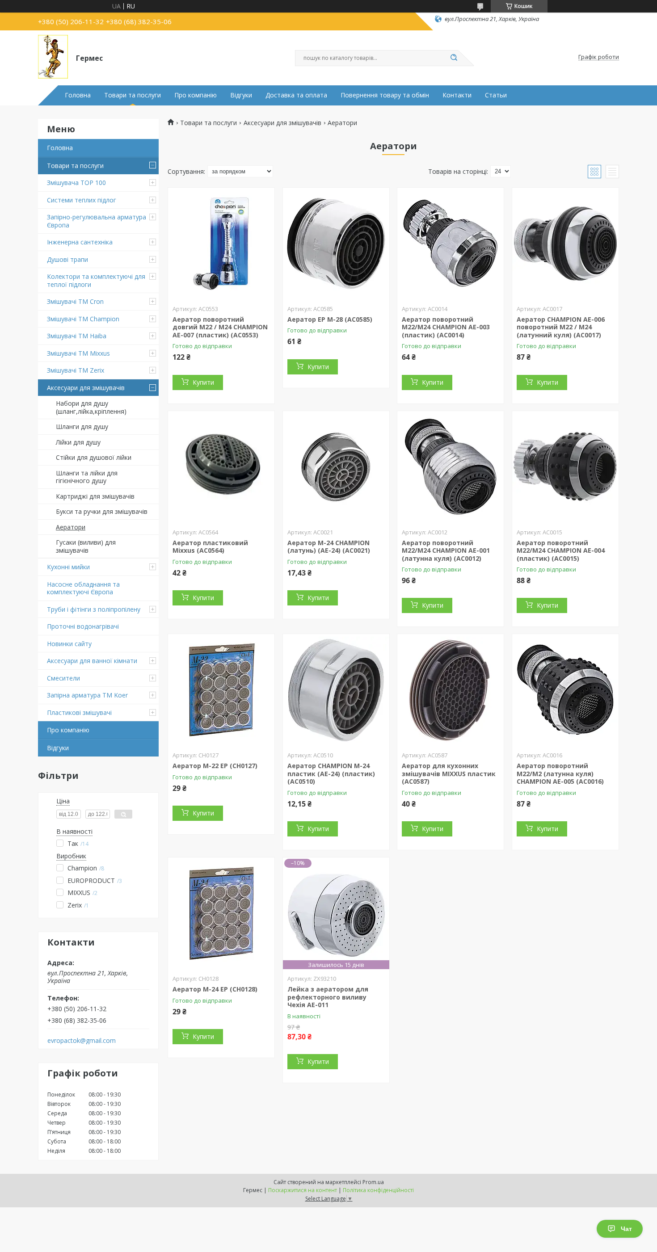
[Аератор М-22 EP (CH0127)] (221, 690)
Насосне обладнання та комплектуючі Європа (83, 588)
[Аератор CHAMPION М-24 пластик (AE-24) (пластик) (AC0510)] (336, 690)
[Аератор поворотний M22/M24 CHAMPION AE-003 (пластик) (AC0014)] (450, 243)
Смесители (63, 678)
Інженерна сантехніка (80, 242)
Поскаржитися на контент (302, 1190)
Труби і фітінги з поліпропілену (93, 609)
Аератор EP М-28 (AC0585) (329, 319)
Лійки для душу (78, 442)
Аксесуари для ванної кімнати (92, 660)
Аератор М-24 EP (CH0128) (215, 989)
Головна (78, 95)
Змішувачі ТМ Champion (83, 319)
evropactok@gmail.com (81, 1041)
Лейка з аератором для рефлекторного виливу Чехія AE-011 (327, 997)
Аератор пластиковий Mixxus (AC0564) (210, 546)
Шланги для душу (82, 426)
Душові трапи (67, 259)
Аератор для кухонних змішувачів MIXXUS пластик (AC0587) (449, 773)
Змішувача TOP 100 (76, 182)
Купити (203, 382)
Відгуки (241, 95)
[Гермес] (53, 57)
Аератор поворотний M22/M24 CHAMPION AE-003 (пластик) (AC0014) (446, 327)
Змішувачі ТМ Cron (75, 301)
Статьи (496, 95)
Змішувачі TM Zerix (75, 370)
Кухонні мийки (68, 567)
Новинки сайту (69, 643)
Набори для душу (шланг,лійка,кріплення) (91, 407)
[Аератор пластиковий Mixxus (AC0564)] (221, 467)
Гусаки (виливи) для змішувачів (86, 546)
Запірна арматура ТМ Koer (87, 695)
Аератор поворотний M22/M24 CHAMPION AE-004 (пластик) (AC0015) (561, 550)
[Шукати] (454, 58)
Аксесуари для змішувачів (86, 387)
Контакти (457, 95)
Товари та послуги (132, 95)
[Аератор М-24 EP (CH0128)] (221, 913)
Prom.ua (373, 1182)
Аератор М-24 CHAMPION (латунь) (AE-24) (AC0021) (328, 546)
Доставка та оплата (296, 95)
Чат (626, 1228)
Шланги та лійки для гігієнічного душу (87, 477)
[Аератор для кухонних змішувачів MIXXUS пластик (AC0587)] (450, 690)
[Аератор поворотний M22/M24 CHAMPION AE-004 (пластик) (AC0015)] (565, 467)
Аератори (70, 527)
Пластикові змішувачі (79, 712)
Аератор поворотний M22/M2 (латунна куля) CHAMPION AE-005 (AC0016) (560, 773)
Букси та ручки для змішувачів (101, 511)
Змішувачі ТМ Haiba (76, 336)
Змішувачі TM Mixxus (78, 353)
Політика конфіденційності (378, 1190)
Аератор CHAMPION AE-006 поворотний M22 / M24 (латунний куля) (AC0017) (561, 327)
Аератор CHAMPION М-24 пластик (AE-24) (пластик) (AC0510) (331, 773)
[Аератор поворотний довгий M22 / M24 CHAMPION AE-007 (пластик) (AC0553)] (221, 243)
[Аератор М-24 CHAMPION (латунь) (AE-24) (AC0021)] (336, 467)
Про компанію (195, 95)
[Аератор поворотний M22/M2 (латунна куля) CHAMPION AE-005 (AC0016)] (565, 690)
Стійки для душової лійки (93, 457)
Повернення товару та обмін (385, 95)
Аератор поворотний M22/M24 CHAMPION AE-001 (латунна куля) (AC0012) (446, 550)
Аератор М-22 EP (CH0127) (215, 765)
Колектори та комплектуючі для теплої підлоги (96, 280)
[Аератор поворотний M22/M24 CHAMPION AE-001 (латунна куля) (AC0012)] (450, 467)
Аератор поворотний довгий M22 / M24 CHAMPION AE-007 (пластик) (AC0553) (220, 327)
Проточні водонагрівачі (83, 626)
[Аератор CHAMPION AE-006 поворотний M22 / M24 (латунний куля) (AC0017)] (565, 243)
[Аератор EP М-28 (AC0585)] (336, 243)
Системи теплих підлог (81, 200)
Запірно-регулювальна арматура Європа (96, 221)
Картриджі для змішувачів (95, 496)
